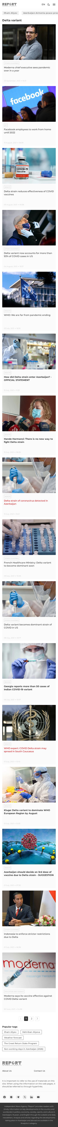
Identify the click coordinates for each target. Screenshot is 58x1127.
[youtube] (38, 1097)
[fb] (4, 1097)
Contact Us (39, 1071)
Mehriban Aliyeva (31, 1032)
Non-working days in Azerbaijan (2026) (23, 1049)
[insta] (11, 1097)
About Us (7, 1071)
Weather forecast (13, 1037)
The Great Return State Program (20, 1043)
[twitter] (25, 1097)
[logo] (9, 4)
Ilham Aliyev (10, 13)
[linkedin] (31, 1097)
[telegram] (18, 1097)
